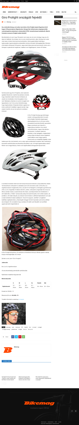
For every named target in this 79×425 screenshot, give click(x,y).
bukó (13, 327)
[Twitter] (16, 336)
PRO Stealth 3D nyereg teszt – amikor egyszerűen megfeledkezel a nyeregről (43, 378)
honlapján (21, 299)
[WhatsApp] (23, 336)
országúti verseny (6, 329)
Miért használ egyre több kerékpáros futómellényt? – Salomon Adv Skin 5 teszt (25, 378)
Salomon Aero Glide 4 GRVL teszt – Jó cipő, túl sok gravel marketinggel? (69, 30)
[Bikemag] (3, 22)
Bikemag (9, 21)
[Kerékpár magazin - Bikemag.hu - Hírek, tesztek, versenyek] (11, 7)
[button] (75, 12)
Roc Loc (25, 329)
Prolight (20, 329)
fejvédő (26, 327)
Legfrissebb (58, 17)
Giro (30, 327)
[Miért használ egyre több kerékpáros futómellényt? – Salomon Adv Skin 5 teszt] (26, 369)
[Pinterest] (19, 336)
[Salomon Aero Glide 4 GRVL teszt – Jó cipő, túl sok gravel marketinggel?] (57, 30)
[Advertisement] (38, 6)
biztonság (8, 327)
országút (40, 327)
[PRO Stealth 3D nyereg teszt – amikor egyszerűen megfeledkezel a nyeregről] (43, 369)
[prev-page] (3, 384)
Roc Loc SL (30, 329)
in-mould (34, 327)
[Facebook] (74, 1)
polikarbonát (14, 329)
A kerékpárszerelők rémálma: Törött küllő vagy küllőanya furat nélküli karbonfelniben (69, 48)
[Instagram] (76, 1)
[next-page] (5, 384)
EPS (22, 327)
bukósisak (18, 327)
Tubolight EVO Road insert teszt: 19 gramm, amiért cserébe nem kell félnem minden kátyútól (9, 378)
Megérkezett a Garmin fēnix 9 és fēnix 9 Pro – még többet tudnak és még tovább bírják (69, 22)
